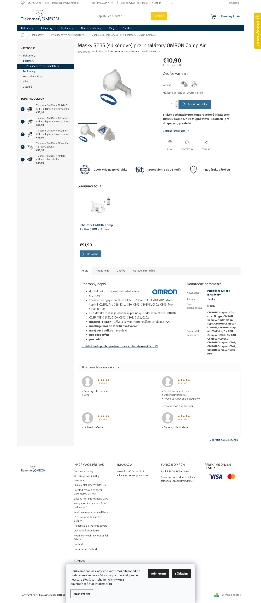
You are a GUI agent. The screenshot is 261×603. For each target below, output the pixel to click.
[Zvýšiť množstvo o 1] (177, 102)
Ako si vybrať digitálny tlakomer (141, 3)
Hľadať (159, 16)
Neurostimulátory (33, 76)
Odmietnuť (158, 573)
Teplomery (29, 71)
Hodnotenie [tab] (102, 271)
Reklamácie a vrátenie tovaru (90, 526)
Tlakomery (29, 56)
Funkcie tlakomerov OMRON (90, 485)
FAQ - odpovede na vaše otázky (88, 519)
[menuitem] (27, 28)
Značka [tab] (121, 271)
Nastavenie (82, 594)
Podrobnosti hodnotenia (125, 52)
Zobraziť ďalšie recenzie (224, 440)
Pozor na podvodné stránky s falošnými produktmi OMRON (178, 479)
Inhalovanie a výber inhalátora (91, 512)
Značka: (151, 52)
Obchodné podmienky (86, 531)
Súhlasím (181, 573)
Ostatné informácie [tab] (144, 271)
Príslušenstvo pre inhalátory (42, 66)
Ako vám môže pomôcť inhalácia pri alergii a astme (132, 473)
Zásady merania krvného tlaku (91, 499)
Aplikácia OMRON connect (176, 471)
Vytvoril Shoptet (231, 595)
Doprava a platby (102, 3)
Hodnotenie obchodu (86, 549)
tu (110, 584)
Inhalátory (28, 61)
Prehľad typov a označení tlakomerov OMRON (88, 492)
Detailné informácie (174, 131)
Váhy (25, 82)
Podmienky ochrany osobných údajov (91, 537)
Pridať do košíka (197, 104)
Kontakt (78, 544)
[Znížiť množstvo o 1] (177, 106)
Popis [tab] (85, 271)
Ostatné (27, 87)
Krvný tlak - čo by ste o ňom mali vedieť (90, 505)
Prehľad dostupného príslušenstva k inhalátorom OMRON (120, 346)
